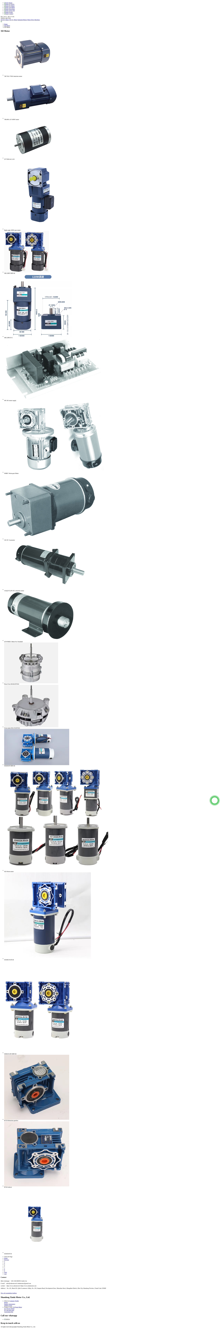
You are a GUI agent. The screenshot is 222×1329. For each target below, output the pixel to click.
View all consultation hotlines (9, 1293)
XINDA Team (8, 1305)
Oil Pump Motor (17, 1307)
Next (5, 1272)
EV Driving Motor (9, 1308)
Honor (6, 1302)
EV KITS (11, 4)
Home (10, 3)
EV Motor (12, 6)
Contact (11, 13)
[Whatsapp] (215, 800)
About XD (12, 10)
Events (11, 12)
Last (5, 1274)
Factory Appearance (9, 1304)
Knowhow (12, 9)
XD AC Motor (13, 20)
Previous (6, 1260)
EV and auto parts (9, 1310)
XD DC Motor (5, 20)
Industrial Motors (22, 20)
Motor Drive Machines (33, 20)
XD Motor (12, 7)
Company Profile (14, 1301)
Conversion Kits (8, 1312)
